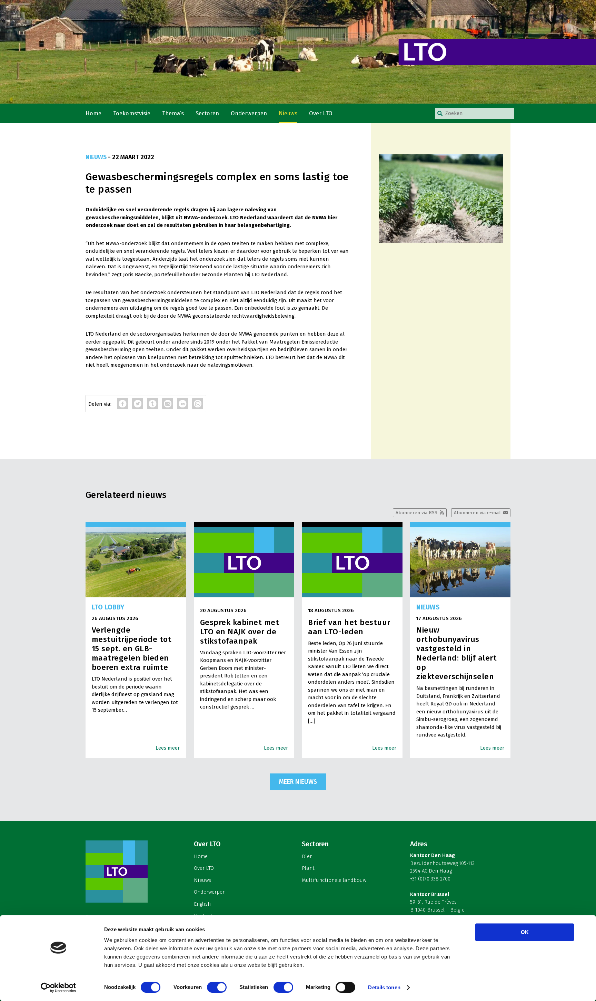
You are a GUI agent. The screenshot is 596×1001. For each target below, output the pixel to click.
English (202, 904)
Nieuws (288, 113)
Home (93, 113)
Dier (307, 856)
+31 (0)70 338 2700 (430, 879)
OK (525, 932)
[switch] (217, 987)
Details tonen (384, 987)
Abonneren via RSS (416, 513)
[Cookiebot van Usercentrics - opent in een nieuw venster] (58, 987)
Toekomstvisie (131, 113)
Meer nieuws (298, 782)
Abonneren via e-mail (477, 513)
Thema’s (173, 113)
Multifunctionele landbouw (334, 880)
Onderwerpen (249, 113)
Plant (308, 868)
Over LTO (320, 113)
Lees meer (168, 748)
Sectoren (207, 113)
